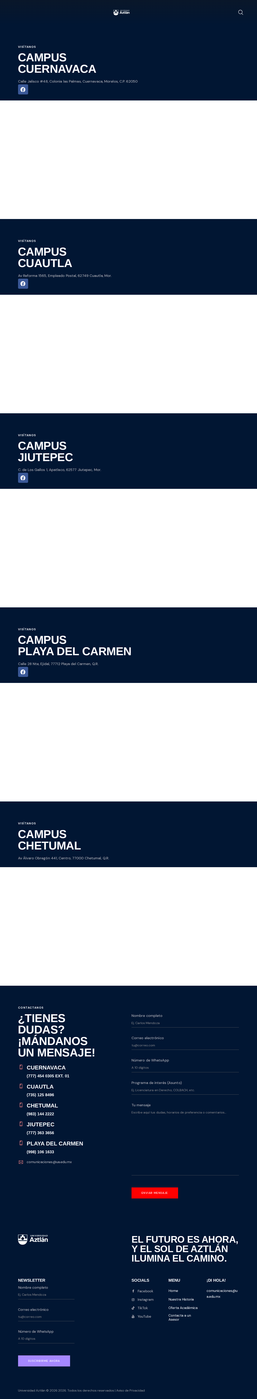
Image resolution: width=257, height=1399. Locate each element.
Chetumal (42, 1105)
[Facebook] (23, 89)
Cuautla (40, 1087)
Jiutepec (40, 1124)
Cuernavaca (46, 1067)
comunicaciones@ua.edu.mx (49, 1162)
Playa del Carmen (55, 1143)
